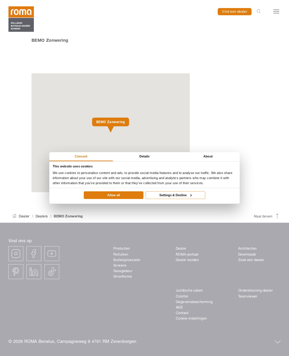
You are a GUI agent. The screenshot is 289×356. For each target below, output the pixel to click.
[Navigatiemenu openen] (276, 11)
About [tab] (208, 156)
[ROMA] (21, 19)
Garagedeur (122, 271)
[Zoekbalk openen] (258, 12)
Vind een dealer (234, 12)
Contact (182, 313)
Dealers (42, 216)
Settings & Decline (173, 195)
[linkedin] (33, 271)
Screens (120, 266)
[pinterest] (15, 271)
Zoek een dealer (251, 260)
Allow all (113, 195)
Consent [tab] (81, 156)
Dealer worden (187, 260)
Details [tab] (144, 156)
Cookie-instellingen (191, 319)
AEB (179, 308)
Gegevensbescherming (194, 302)
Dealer (24, 216)
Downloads (247, 255)
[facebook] (33, 253)
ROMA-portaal (187, 255)
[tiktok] (51, 271)
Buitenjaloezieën (126, 260)
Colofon (182, 297)
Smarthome (122, 277)
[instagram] (15, 253)
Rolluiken (120, 255)
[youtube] (51, 253)
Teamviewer (247, 297)
